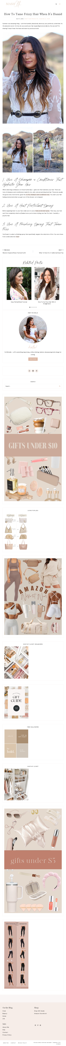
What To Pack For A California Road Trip (51, 251)
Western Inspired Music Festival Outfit (14, 251)
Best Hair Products (31, 18)
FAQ (4, 1030)
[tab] (29, 307)
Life (4, 1019)
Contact (5, 1032)
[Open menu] (59, 4)
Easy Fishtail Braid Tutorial (19, 302)
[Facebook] (38, 1025)
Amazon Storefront (40, 1013)
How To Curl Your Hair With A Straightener (47, 303)
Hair (48, 18)
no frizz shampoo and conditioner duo (38, 194)
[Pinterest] (40, 1025)
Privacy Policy (7, 1035)
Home (4, 1016)
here (17, 237)
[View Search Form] (56, 4)
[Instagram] (35, 1025)
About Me (6, 1027)
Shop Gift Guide (39, 1011)
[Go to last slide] (9, 286)
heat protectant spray (42, 211)
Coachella (42, 18)
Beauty (5, 1013)
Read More (33, 359)
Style (4, 1011)
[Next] (57, 286)
